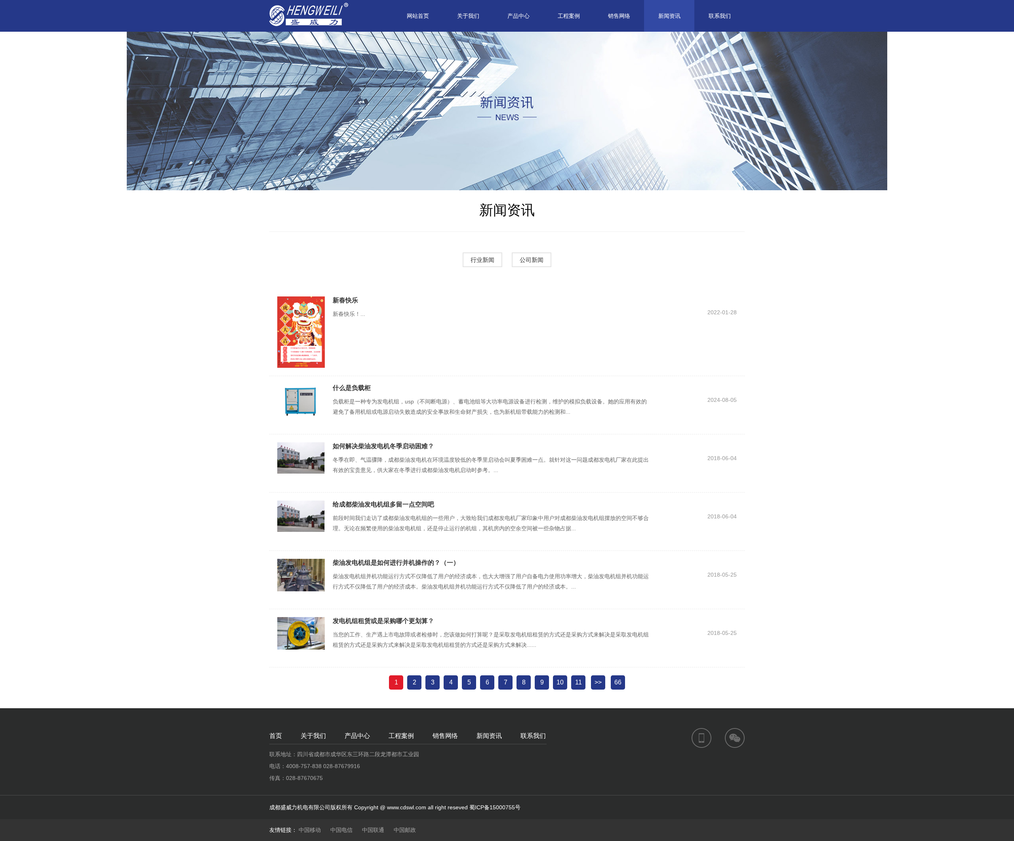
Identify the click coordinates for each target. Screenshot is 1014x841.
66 (617, 682)
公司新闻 (531, 259)
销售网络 (619, 16)
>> (598, 682)
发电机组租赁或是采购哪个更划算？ (383, 620)
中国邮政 (405, 830)
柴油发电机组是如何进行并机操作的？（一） (396, 562)
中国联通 (373, 830)
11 (578, 682)
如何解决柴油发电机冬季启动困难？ (383, 446)
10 (560, 682)
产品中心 (518, 16)
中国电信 (341, 830)
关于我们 (468, 16)
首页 (275, 735)
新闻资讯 (669, 16)
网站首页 (418, 16)
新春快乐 (345, 300)
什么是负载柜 (352, 387)
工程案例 (569, 16)
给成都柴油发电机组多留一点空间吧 (383, 504)
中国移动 (310, 830)
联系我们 (720, 16)
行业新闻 (482, 259)
